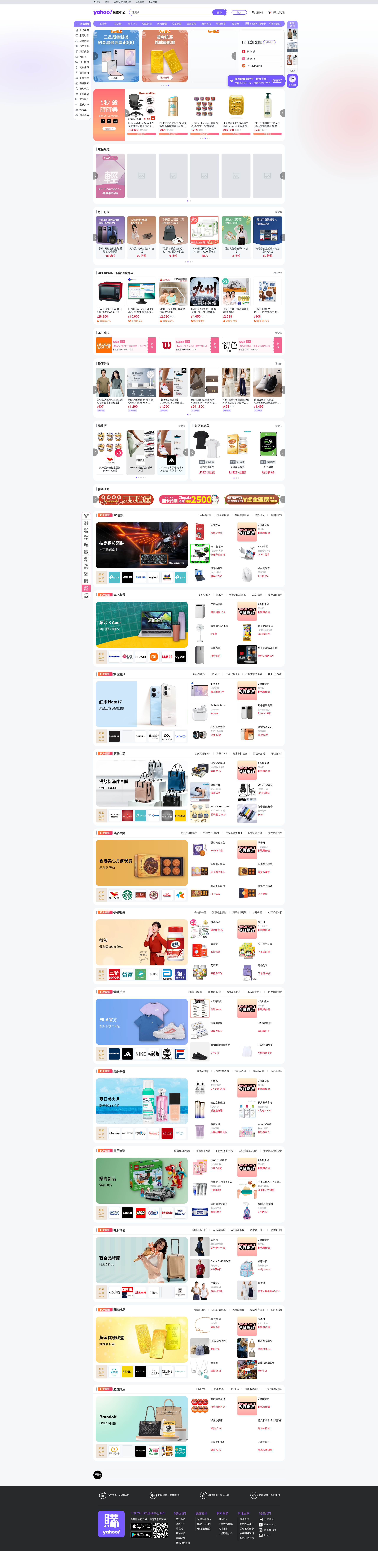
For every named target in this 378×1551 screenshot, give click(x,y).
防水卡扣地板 (240, 753)
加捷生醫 (257, 912)
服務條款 (180, 1533)
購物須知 (180, 1538)
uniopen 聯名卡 (258, 23)
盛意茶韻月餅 (255, 833)
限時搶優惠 (202, 1071)
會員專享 (221, 23)
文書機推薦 (205, 515)
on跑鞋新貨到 (275, 991)
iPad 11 (216, 674)
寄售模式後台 (247, 1523)
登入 (239, 12)
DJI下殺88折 (275, 674)
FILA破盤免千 (254, 991)
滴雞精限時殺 (239, 912)
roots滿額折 (219, 1230)
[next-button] (282, 499)
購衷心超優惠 (204, 1523)
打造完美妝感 (222, 1071)
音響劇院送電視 (237, 594)
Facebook (270, 1524)
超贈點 (277, 23)
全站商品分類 (247, 1538)
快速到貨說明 (247, 1533)
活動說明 (277, 272)
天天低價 (162, 23)
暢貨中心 (132, 23)
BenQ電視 (204, 594)
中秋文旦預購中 (211, 833)
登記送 (117, 23)
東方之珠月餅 (275, 833)
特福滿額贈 (259, 753)
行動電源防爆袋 (254, 674)
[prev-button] (95, 499)
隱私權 (179, 1528)
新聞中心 (269, 1519)
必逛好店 (191, 23)
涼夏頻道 (176, 23)
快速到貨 (147, 23)
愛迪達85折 (214, 991)
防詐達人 (259, 515)
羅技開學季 (276, 515)
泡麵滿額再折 (252, 1389)
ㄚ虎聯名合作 (226, 1533)
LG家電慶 (257, 594)
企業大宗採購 (226, 1523)
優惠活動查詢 (204, 1528)
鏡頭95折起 (199, 674)
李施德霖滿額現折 (272, 1150)
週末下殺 (206, 23)
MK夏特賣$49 (218, 1309)
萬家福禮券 (276, 1309)
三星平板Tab (232, 674)
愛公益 (235, 23)
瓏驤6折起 (199, 1309)
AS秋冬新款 (237, 1230)
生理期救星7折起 (248, 1150)
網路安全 (180, 1523)
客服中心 (223, 1519)
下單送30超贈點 (273, 1389)
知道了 (277, 80)
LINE (267, 1535)
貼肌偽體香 (276, 1071)
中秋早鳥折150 (234, 833)
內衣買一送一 (257, 1230)
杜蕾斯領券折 (275, 912)
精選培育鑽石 (257, 1309)
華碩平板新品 (242, 515)
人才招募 (223, 1528)
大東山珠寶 (238, 1309)
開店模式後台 (247, 1528)
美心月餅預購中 (189, 833)
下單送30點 (217, 1389)
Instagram (270, 1529)
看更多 (292, 70)
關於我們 (180, 1519)
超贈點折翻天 (204, 1519)
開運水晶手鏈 (199, 1230)
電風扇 (219, 594)
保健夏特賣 (200, 912)
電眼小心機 (258, 1071)
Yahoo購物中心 (109, 12)
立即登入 (269, 42)
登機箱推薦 (276, 1230)
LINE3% (200, 1389)
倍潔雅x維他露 (182, 1150)
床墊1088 (221, 753)
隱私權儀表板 (183, 1542)
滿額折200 (276, 753)
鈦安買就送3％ (202, 753)
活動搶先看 (241, 1071)
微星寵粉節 (223, 515)
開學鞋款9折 (195, 991)
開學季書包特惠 (224, 1150)
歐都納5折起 (234, 991)
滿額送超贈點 (219, 912)
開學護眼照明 (275, 594)
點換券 (103, 23)
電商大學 (244, 1519)
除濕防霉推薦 (203, 1150)
